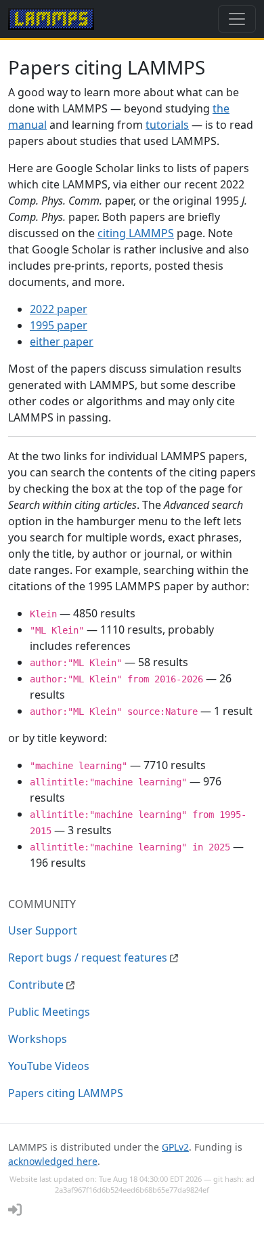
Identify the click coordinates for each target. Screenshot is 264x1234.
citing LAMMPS (135, 233)
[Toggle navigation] (237, 19)
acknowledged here (52, 1161)
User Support (42, 930)
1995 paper (58, 325)
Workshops (37, 1038)
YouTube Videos (48, 1065)
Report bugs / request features (89, 957)
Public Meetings (49, 1011)
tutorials (167, 124)
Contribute (37, 984)
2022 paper (58, 309)
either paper (61, 341)
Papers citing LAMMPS (65, 1093)
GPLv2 (175, 1146)
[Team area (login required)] (15, 1209)
